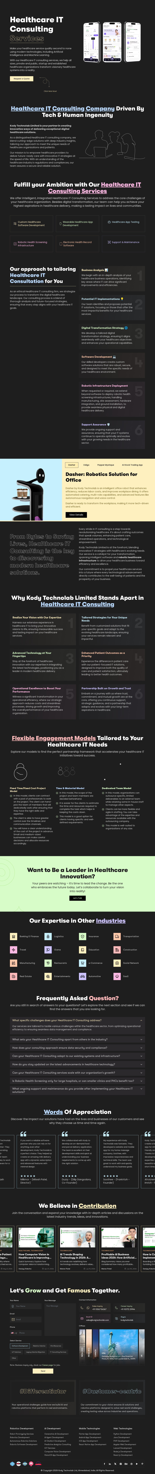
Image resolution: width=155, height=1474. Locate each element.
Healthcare (24, 1251)
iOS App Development (88, 1441)
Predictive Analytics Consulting (57, 1444)
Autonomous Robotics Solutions (23, 1441)
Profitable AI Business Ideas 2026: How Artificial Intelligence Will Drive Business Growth (117, 1259)
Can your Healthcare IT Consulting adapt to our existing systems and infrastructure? (66, 1056)
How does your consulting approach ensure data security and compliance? (59, 1047)
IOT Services (49, 1448)
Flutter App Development (90, 1434)
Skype (123, 1317)
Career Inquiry (126, 1306)
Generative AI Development (56, 1434)
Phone (12, 1327)
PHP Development (121, 1441)
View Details (76, 514)
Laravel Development (122, 1448)
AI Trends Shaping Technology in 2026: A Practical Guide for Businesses (74, 1259)
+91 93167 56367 (99, 1309)
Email (12, 1314)
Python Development (122, 1434)
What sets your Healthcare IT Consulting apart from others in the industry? (59, 1039)
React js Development (123, 1455)
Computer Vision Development (57, 1452)
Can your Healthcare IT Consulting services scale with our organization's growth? (63, 1072)
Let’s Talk (77, 898)
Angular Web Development (124, 1444)
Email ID (89, 1317)
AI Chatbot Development (55, 1441)
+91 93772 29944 (128, 1309)
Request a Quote (22, 78)
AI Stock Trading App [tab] (132, 465)
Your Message (50, 1300)
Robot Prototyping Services (22, 1434)
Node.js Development (122, 1452)
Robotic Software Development (23, 1444)
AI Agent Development (54, 1437)
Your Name (14, 1300)
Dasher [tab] (71, 465)
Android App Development (90, 1437)
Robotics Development (20, 1437)
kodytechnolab (127, 1320)
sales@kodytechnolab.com (97, 1320)
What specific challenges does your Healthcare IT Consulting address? (56, 1020)
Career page (47, 1365)
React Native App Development (92, 1444)
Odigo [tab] (86, 465)
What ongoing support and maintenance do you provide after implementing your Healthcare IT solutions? (72, 1090)
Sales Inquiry (97, 1306)
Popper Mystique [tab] (105, 465)
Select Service (15, 1340)
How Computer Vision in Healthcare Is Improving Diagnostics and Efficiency (36, 1257)
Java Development (121, 1437)
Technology (37, 1251)
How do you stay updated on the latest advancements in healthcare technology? (63, 1064)
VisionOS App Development (56, 1455)
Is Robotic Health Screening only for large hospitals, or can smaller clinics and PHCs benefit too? (73, 1080)
